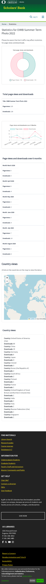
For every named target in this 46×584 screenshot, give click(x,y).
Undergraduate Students (10, 460)
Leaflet (32, 319)
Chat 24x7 (5, 480)
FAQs (3, 487)
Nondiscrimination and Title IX (14, 557)
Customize (5, 580)
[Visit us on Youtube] (9, 542)
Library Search (6, 439)
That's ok (40, 580)
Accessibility (7, 561)
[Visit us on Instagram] (13, 542)
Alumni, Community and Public (13, 470)
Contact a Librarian (8, 484)
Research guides (7, 443)
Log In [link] (35, 17)
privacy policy (27, 576)
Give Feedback (6, 490)
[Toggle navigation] (43, 17)
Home (4, 24)
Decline (32, 580)
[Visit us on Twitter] (6, 542)
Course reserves (7, 446)
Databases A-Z (6, 449)
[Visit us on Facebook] (3, 542)
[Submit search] (30, 17)
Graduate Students (8, 463)
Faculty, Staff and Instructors (12, 467)
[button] (7, 278)
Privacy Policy (7, 565)
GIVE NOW (23, 516)
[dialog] (23, 575)
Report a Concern (9, 553)
